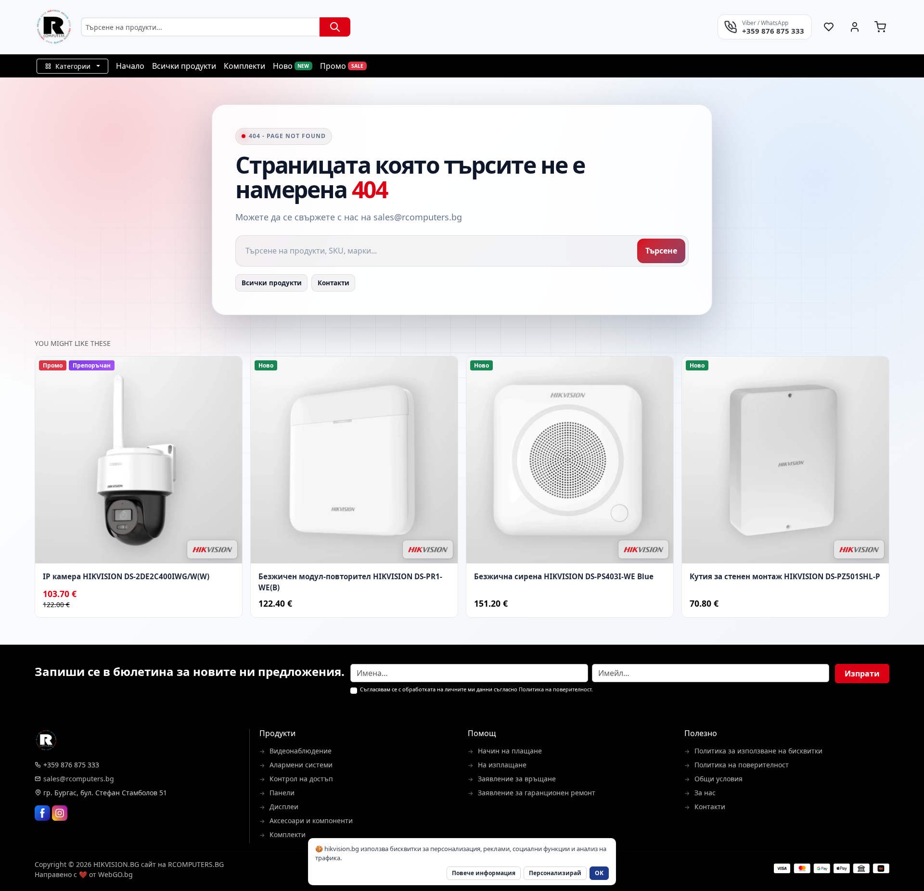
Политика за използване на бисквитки (758, 750)
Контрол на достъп (301, 778)
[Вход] (855, 27)
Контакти (333, 283)
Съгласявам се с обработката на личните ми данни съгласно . (476, 689)
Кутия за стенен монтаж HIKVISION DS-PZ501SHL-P (785, 576)
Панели (282, 792)
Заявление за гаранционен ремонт (536, 792)
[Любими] (829, 27)
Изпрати (862, 673)
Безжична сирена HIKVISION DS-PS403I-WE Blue (564, 576)
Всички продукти (272, 283)
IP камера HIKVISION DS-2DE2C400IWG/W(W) (126, 576)
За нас (705, 792)
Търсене (661, 250)
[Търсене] (335, 27)
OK (599, 873)
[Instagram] (59, 813)
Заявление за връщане (517, 778)
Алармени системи (301, 764)
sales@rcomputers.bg (78, 778)
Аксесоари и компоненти (311, 820)
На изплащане (502, 764)
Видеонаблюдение (301, 750)
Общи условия (718, 778)
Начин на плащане (510, 750)
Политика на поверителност (555, 689)
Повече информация (483, 873)
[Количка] (880, 27)
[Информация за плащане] (831, 868)
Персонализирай (555, 873)
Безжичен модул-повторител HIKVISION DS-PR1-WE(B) (350, 582)
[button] (72, 66)
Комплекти (288, 834)
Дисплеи (284, 806)
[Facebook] (42, 813)
